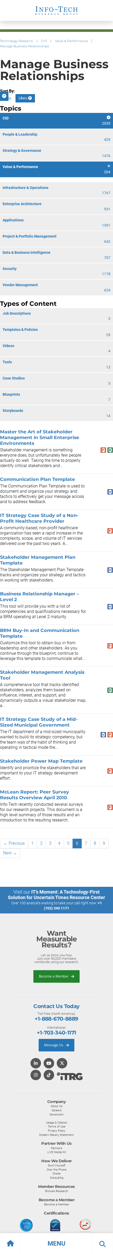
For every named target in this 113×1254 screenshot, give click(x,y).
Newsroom (56, 1114)
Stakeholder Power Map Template (41, 761)
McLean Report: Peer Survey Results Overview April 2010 (34, 794)
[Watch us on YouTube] (48, 1064)
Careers (57, 1110)
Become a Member (54, 976)
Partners (56, 1148)
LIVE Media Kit (56, 1152)
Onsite (57, 1173)
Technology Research (16, 41)
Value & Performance (71, 41)
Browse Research (56, 1191)
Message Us (54, 1045)
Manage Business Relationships (24, 46)
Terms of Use (56, 1126)
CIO (44, 41)
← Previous (14, 843)
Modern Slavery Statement (56, 1135)
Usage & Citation (56, 1122)
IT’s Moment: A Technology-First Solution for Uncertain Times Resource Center (56, 894)
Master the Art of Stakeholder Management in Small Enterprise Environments (39, 437)
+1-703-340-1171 (56, 1032)
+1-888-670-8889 (56, 1019)
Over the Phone (56, 1169)
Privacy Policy (56, 1130)
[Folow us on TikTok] (49, 1075)
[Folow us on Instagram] (36, 1075)
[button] (56, 1243)
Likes (23, 98)
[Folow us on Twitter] (62, 1064)
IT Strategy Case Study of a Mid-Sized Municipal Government (39, 722)
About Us (57, 1106)
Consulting (56, 1178)
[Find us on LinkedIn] (36, 1064)
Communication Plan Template (37, 479)
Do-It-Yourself (56, 1165)
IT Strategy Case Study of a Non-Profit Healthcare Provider (39, 518)
